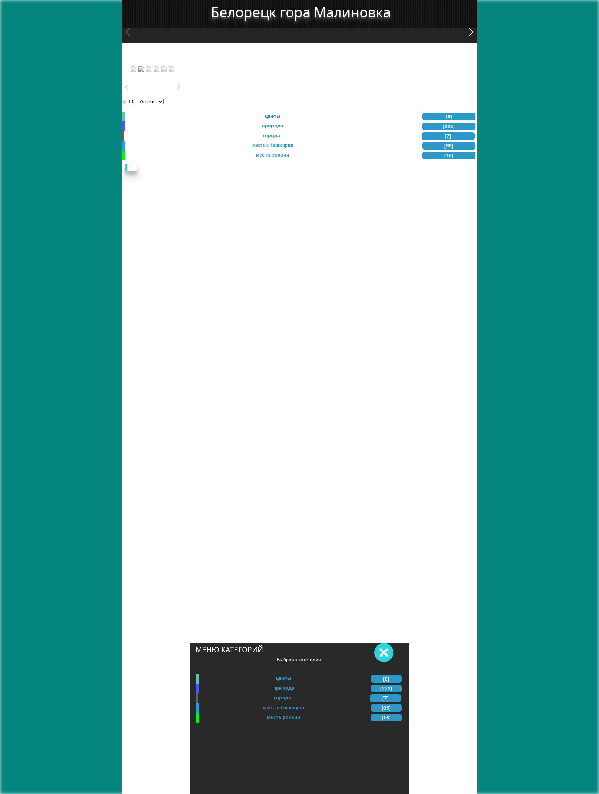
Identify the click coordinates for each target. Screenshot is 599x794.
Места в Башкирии (283, 707)
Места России (284, 717)
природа (283, 688)
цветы (284, 678)
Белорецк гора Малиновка (301, 12)
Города (282, 697)
